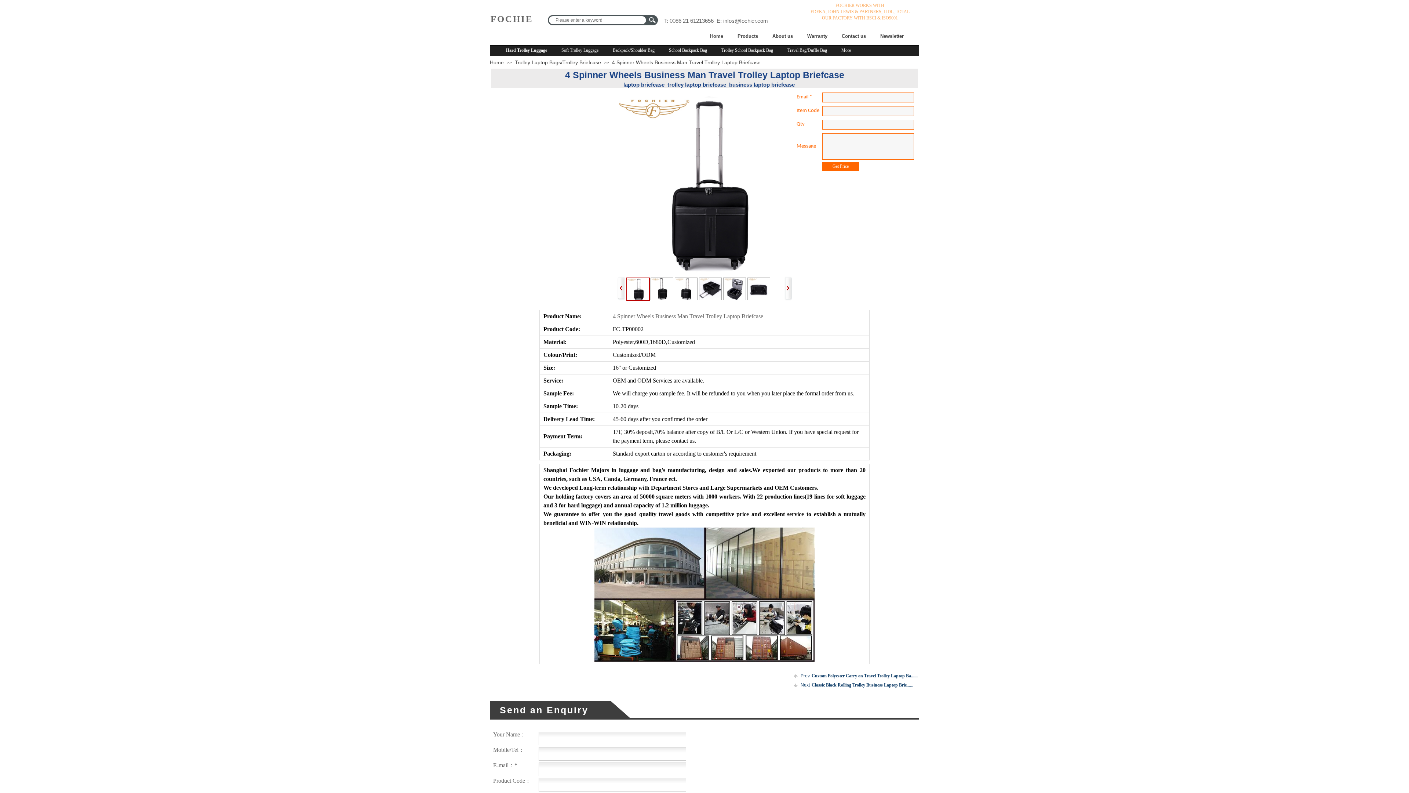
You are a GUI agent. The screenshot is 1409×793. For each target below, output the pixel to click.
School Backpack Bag (688, 50)
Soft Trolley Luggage (579, 50)
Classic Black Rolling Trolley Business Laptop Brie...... (857, 685)
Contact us (854, 36)
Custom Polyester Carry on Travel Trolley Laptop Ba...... (859, 675)
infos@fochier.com (745, 21)
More (846, 50)
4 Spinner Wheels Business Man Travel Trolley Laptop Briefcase (686, 62)
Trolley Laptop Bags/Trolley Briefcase (558, 62)
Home (716, 36)
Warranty (817, 36)
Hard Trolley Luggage (526, 50)
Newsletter (892, 36)
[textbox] (597, 20)
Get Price (841, 166)
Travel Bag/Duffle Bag (807, 50)
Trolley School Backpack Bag (747, 50)
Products (748, 36)
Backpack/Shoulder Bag (634, 50)
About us (782, 36)
